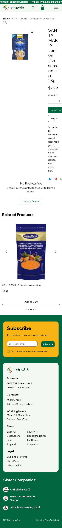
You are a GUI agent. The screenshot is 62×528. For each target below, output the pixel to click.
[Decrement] (50, 101)
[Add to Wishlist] (32, 32)
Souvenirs (32, 431)
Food (9, 439)
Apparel (11, 444)
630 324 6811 (14, 400)
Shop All (11, 431)
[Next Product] (56, 251)
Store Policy (13, 460)
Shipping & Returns (17, 456)
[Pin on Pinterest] (56, 179)
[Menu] (56, 8)
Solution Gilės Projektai (47, 520)
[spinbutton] (55, 101)
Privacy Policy (14, 465)
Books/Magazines (36, 435)
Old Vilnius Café (20, 489)
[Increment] (60, 101)
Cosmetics (33, 444)
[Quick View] (31, 252)
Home (6, 18)
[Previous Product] (6, 251)
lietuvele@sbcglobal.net (20, 404)
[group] (31, 264)
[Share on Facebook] (50, 179)
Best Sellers (13, 435)
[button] (42, 7)
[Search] (33, 8)
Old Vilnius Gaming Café (25, 507)
